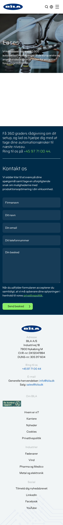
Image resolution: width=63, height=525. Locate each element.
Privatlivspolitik (31, 438)
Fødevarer (31, 453)
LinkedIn (31, 495)
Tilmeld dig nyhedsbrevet (31, 488)
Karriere (32, 418)
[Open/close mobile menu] (57, 7)
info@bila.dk (47, 380)
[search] (46, 6)
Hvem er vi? (31, 412)
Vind (32, 460)
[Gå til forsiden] (13, 7)
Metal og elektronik (31, 473)
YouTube (31, 508)
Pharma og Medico (31, 466)
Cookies (32, 431)
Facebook (31, 501)
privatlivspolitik (33, 295)
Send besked (16, 306)
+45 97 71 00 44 (37, 151)
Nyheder (31, 425)
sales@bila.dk (35, 384)
